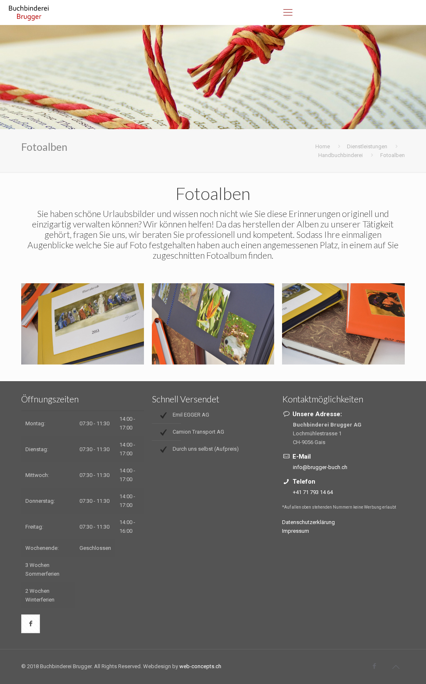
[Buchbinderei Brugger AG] (29, 12)
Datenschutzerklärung (308, 522)
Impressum (295, 531)
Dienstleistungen (367, 146)
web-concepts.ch (200, 666)
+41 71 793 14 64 (313, 492)
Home (322, 146)
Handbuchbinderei (340, 155)
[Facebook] (374, 666)
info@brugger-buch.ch (320, 467)
